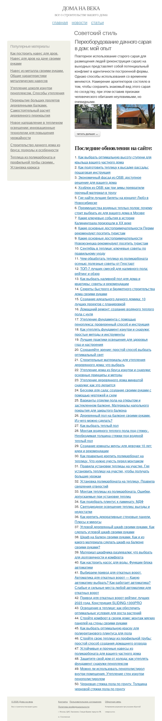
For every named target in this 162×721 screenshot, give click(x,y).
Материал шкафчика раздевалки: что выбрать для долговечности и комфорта (113, 555)
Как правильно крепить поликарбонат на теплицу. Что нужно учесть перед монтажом (109, 458)
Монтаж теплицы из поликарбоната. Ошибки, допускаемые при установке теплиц (113, 494)
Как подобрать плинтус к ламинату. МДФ (111, 501)
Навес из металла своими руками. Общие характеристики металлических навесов (37, 76)
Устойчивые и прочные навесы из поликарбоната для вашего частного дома (108, 651)
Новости (79, 22)
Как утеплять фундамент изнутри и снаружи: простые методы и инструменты (112, 332)
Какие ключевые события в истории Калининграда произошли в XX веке (104, 220)
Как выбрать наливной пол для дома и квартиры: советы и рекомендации (107, 281)
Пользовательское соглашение (85, 701)
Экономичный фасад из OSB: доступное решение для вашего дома (108, 180)
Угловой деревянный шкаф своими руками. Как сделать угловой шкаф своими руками (114, 529)
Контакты (63, 701)
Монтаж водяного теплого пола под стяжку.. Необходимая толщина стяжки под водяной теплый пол (112, 435)
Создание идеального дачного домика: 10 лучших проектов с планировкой (110, 301)
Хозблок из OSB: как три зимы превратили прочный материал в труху (109, 190)
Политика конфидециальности (73, 706)
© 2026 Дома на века (22, 701)
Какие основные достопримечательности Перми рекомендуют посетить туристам (114, 230)
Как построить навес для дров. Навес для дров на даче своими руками (35, 58)
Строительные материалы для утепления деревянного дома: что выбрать (110, 362)
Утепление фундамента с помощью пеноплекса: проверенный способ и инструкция (112, 322)
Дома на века (81, 8)
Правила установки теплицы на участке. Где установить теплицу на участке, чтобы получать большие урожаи (112, 471)
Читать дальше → (87, 134)
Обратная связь (113, 701)
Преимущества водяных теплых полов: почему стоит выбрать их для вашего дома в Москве (113, 210)
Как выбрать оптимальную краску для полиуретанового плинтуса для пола (107, 631)
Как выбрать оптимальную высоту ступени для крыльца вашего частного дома (113, 160)
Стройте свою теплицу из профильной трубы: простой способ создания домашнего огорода (113, 641)
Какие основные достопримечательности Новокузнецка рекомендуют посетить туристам (111, 241)
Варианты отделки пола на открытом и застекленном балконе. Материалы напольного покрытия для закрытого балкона (112, 405)
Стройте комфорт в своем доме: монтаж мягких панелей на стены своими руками (115, 620)
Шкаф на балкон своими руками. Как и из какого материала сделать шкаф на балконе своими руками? (109, 541)
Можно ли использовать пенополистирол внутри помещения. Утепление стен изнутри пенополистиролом (109, 673)
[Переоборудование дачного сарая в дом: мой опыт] (115, 116)
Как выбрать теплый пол (99, 425)
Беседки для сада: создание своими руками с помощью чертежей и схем (113, 393)
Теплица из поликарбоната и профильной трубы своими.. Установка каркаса (32, 162)
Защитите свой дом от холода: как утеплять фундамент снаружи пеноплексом (111, 661)
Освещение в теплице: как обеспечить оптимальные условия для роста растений (108, 610)
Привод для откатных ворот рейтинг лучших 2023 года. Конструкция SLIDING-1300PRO (112, 600)
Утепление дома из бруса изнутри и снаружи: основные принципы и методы (113, 372)
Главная (60, 22)
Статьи (97, 22)
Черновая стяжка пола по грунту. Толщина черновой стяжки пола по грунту (111, 686)
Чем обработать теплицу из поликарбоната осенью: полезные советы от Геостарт (111, 261)
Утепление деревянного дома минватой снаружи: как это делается (109, 382)
